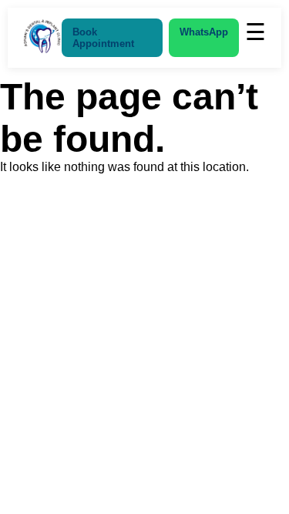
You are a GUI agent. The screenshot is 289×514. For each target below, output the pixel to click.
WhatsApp (204, 32)
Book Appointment (103, 37)
